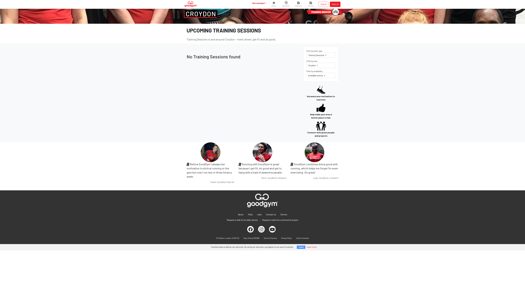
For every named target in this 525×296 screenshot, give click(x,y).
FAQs (250, 214)
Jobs (259, 214)
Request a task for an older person (242, 220)
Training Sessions (316, 55)
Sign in (323, 4)
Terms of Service (270, 238)
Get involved (258, 3)
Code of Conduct (302, 238)
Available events (315, 75)
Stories (283, 214)
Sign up (335, 4)
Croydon (201, 14)
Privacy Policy (286, 238)
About (240, 214)
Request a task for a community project (280, 220)
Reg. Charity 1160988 (251, 238)
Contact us (271, 214)
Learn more (311, 247)
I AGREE (301, 247)
